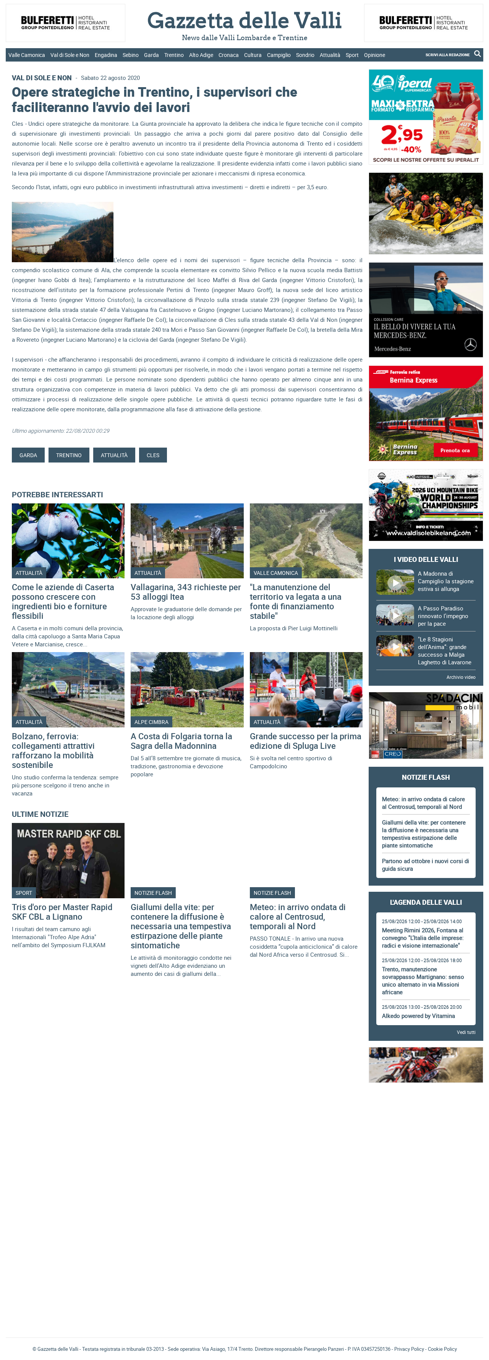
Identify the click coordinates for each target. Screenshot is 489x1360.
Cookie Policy (442, 1348)
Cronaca (229, 54)
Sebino (131, 54)
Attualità (330, 54)
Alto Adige (201, 54)
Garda (151, 54)
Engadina (106, 54)
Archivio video (461, 677)
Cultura (253, 54)
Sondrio (305, 54)
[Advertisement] (426, 1112)
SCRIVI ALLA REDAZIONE (448, 54)
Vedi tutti (466, 1032)
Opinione (374, 54)
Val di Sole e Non (69, 54)
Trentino (174, 54)
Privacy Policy (409, 1348)
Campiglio (279, 54)
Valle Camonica (26, 54)
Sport (352, 54)
